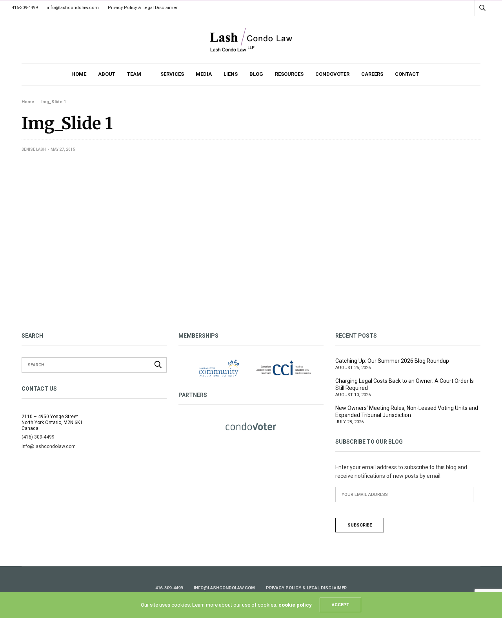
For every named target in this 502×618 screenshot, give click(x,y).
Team (134, 74)
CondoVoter (332, 74)
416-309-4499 (25, 7)
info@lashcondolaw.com (73, 7)
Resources (289, 74)
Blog (256, 74)
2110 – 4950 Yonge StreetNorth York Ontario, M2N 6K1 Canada (52, 422)
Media (204, 74)
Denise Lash (34, 149)
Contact (407, 74)
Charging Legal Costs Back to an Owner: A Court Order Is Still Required (404, 384)
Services (172, 74)
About (106, 74)
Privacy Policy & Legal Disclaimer (143, 7)
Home (78, 74)
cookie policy (295, 605)
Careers (372, 74)
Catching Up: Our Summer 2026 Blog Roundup (392, 361)
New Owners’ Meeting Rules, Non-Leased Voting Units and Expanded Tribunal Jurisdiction (406, 411)
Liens (231, 74)
